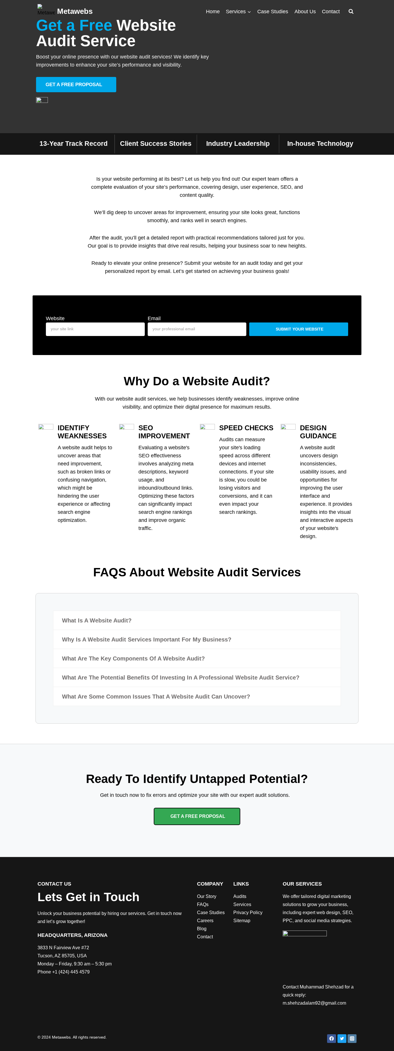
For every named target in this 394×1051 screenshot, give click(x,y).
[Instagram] (352, 1038)
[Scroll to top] (380, 1040)
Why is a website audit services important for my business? (146, 639)
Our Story (206, 896)
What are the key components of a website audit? (133, 658)
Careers (205, 920)
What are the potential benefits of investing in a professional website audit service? (180, 677)
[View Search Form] (351, 11)
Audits (239, 896)
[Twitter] (341, 1038)
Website (55, 318)
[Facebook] (331, 1038)
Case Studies (272, 11)
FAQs (203, 904)
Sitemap (241, 920)
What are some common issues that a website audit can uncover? (156, 696)
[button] (197, 620)
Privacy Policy (247, 912)
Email (154, 318)
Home (213, 11)
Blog (202, 928)
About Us (305, 11)
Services (242, 904)
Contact (331, 11)
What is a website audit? (97, 620)
